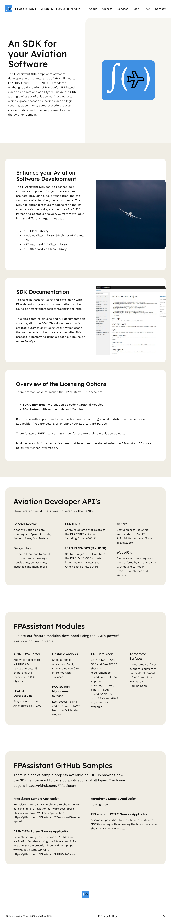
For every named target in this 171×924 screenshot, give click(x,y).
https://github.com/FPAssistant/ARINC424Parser (44, 854)
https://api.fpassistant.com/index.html (55, 308)
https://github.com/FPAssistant (51, 786)
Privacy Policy (107, 916)
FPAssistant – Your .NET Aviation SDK (47, 9)
